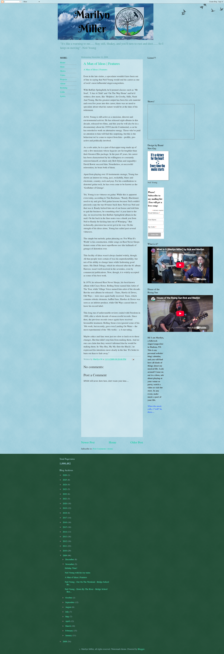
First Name (152, 220)
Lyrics (62, 96)
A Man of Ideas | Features (102, 63)
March (68, 626)
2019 (65, 508)
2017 (65, 517)
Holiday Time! (71, 568)
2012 (65, 541)
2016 (65, 522)
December (70, 559)
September (70, 602)
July (67, 611)
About (62, 83)
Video (62, 75)
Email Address (154, 213)
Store (62, 66)
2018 (65, 512)
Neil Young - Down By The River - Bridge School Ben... (86, 590)
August (68, 607)
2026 (65, 475)
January (68, 635)
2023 (65, 489)
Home (112, 442)
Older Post (136, 442)
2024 (65, 484)
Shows (63, 70)
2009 (65, 555)
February (69, 630)
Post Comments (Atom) (103, 448)
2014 (65, 531)
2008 (65, 641)
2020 (65, 503)
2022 (65, 494)
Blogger (141, 649)
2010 (65, 550)
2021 (65, 498)
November (70, 564)
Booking (63, 87)
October (69, 597)
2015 (65, 527)
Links (62, 91)
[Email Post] (133, 359)
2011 (65, 546)
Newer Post (88, 442)
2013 (65, 536)
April (67, 621)
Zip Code (152, 227)
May (67, 616)
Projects (63, 79)
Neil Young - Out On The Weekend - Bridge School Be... (87, 583)
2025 (65, 479)
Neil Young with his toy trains (77, 572)
